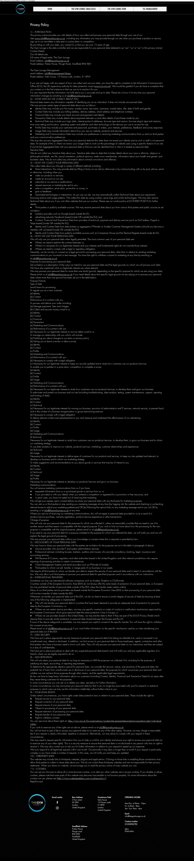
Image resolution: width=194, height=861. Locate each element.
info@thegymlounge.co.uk (57, 60)
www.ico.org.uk (102, 86)
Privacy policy (129, 831)
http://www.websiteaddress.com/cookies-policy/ (82, 778)
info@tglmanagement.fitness (57, 73)
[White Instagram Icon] (57, 808)
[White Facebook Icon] (57, 802)
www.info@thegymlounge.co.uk (50, 38)
